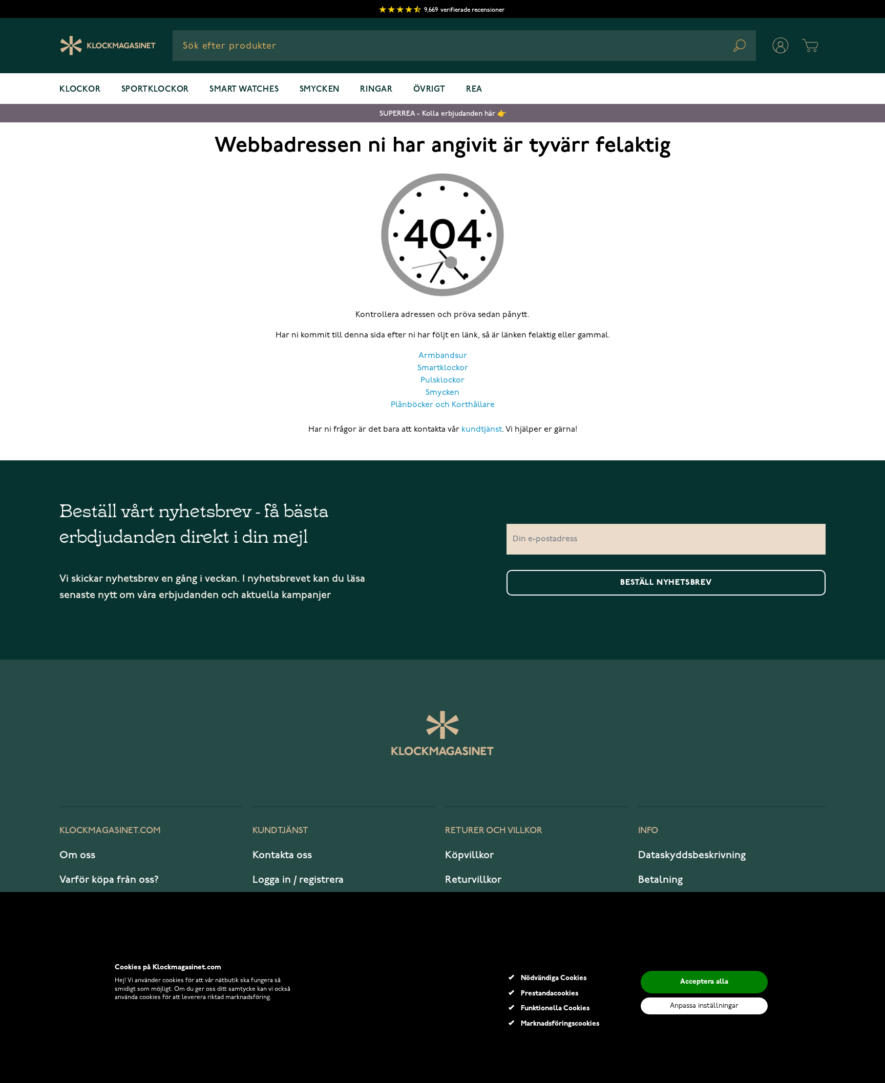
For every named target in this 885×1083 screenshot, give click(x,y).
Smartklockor (442, 368)
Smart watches (244, 90)
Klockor (80, 90)
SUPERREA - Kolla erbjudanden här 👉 (443, 113)
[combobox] (464, 45)
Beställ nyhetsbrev (665, 583)
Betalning (660, 880)
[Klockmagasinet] (107, 45)
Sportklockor (155, 90)
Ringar (376, 90)
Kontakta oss (282, 855)
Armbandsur (442, 356)
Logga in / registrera (298, 880)
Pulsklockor (442, 380)
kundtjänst (481, 430)
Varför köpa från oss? (109, 880)
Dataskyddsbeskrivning (692, 855)
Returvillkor (473, 880)
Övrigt (429, 90)
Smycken (320, 90)
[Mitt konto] (780, 45)
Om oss (77, 855)
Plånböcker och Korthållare (443, 405)
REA (474, 90)
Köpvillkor (469, 855)
